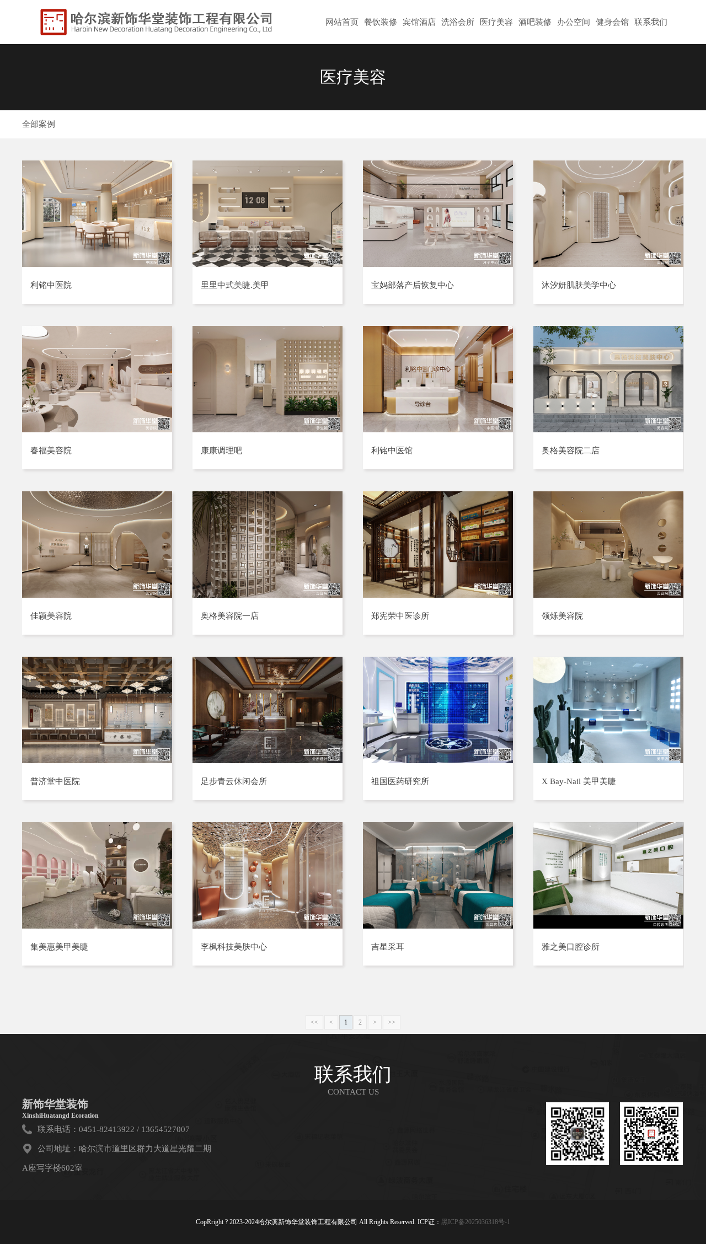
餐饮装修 (380, 22)
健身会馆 (612, 22)
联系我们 (650, 22)
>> (391, 1022)
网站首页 (342, 22)
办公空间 (573, 22)
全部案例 (38, 124)
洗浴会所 (457, 22)
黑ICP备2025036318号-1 (475, 1222)
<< (314, 1022)
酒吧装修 (535, 22)
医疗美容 (496, 22)
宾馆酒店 (419, 22)
